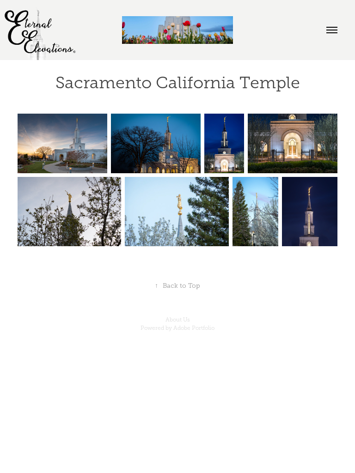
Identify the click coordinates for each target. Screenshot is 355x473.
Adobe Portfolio (193, 328)
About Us (177, 319)
